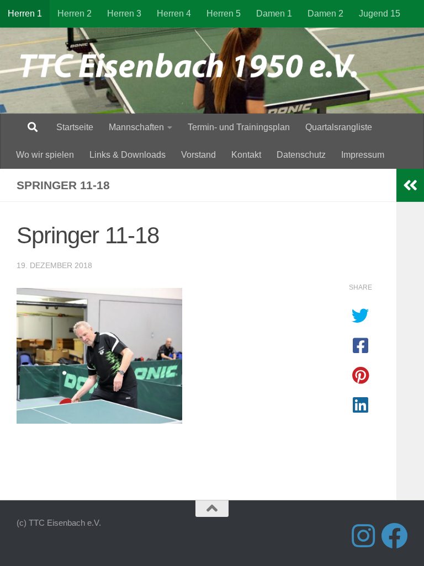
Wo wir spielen (45, 154)
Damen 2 (325, 13)
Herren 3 (124, 13)
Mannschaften (136, 127)
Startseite (74, 127)
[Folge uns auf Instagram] (363, 535)
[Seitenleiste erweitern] (410, 185)
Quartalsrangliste (338, 127)
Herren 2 (74, 13)
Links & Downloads (127, 154)
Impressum (362, 154)
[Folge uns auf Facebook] (394, 535)
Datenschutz (301, 154)
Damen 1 (274, 13)
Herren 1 (25, 13)
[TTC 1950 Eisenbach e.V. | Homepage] (194, 66)
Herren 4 (174, 13)
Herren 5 (223, 13)
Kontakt (246, 154)
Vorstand (198, 154)
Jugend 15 (379, 13)
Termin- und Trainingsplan (239, 127)
